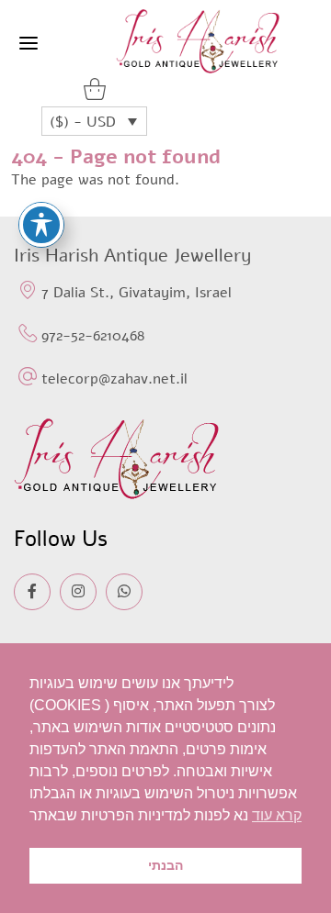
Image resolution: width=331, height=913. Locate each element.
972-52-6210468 (92, 336)
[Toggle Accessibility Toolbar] (41, 225)
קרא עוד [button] (277, 815)
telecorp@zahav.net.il (114, 379)
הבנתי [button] (165, 865)
